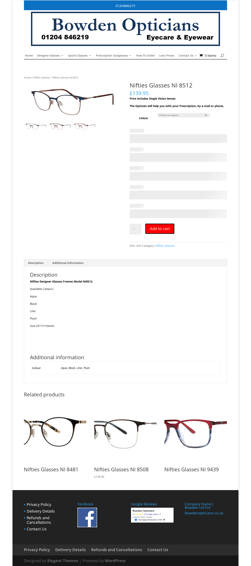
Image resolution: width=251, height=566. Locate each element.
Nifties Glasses (41, 77)
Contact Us (186, 55)
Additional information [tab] (68, 263)
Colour (143, 118)
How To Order (145, 55)
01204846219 (125, 6)
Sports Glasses (78, 55)
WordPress (115, 560)
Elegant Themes (62, 560)
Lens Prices (166, 55)
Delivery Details (41, 511)
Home (29, 55)
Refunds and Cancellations (39, 520)
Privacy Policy (39, 504)
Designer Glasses (48, 55)
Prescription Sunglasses (112, 55)
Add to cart (160, 228)
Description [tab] (36, 263)
